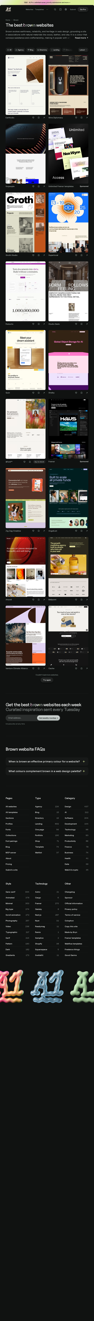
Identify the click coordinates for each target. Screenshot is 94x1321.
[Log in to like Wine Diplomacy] (76, 117)
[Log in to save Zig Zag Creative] (38, 530)
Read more (80, 37)
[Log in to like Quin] (33, 392)
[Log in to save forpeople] (38, 186)
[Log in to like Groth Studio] (33, 255)
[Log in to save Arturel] (38, 599)
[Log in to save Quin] (38, 392)
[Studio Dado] (68, 293)
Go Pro (83, 9)
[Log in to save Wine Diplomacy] (81, 117)
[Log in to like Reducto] (33, 323)
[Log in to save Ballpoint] (81, 599)
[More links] (47, 9)
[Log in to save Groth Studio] (38, 255)
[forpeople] (26, 156)
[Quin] (26, 362)
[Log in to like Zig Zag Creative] (33, 530)
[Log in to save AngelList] (81, 530)
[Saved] (60, 9)
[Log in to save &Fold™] (29, 461)
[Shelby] (68, 362)
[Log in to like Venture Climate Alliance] (33, 668)
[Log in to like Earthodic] (33, 117)
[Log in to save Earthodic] (38, 117)
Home (8, 20)
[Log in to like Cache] (76, 668)
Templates (39, 9)
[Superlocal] (68, 225)
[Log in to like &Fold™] (24, 461)
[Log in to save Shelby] (81, 392)
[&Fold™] (26, 431)
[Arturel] (26, 569)
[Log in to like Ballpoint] (76, 599)
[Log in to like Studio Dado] (76, 323)
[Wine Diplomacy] (68, 87)
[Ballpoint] (68, 569)
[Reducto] (26, 293)
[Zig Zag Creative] (26, 500)
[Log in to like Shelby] (76, 392)
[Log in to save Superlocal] (81, 255)
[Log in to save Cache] (81, 668)
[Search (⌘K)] (55, 9)
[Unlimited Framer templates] (68, 156)
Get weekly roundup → (48, 1025)
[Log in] (65, 9)
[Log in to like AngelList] (76, 530)
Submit (73, 9)
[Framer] (68, 431)
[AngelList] (68, 500)
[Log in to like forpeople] (33, 186)
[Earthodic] (26, 87)
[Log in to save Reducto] (38, 323)
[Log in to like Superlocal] (76, 255)
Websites (29, 9)
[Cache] (68, 638)
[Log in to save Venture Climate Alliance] (38, 668)
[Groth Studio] (26, 225)
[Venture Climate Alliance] (26, 638)
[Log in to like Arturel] (33, 599)
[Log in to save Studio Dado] (81, 323)
